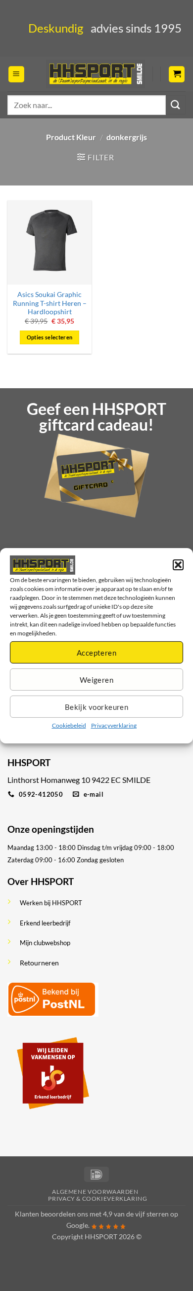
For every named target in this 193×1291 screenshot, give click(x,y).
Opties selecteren (50, 337)
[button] (178, 565)
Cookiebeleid (69, 725)
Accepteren (97, 652)
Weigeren (97, 679)
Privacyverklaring (114, 725)
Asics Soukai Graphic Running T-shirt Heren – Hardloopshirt (50, 303)
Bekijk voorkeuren (97, 706)
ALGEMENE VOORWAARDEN (95, 1191)
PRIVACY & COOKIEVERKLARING (97, 1198)
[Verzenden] (176, 104)
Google (77, 1225)
